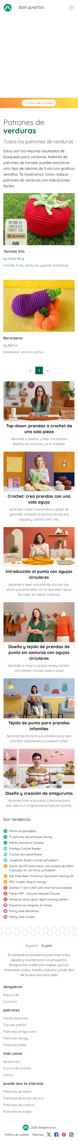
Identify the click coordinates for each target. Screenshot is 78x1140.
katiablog (60, 265)
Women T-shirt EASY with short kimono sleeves (40, 888)
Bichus (13, 345)
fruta (20, 265)
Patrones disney (15, 1038)
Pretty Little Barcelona (24, 911)
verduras (32, 265)
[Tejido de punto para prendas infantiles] (39, 698)
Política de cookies (17, 1134)
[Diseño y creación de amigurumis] (39, 769)
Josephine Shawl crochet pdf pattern (33, 860)
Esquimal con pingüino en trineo (30, 905)
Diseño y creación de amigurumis (39, 793)
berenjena (11, 352)
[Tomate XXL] (39, 219)
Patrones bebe (14, 1045)
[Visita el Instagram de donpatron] (71, 1134)
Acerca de (11, 995)
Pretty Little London (22, 917)
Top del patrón (14, 1025)
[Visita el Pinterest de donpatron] (64, 1134)
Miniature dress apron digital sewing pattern (38, 899)
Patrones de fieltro (17, 1091)
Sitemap (37, 1134)
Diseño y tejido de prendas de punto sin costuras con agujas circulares (39, 652)
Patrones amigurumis (19, 1031)
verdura (26, 352)
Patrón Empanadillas (22, 831)
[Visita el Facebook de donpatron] (56, 1134)
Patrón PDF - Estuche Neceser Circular (34, 893)
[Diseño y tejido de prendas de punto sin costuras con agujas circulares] (39, 622)
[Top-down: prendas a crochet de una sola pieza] (39, 401)
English (47, 946)
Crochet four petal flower (25, 854)
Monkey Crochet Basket (25, 848)
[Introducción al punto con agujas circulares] (39, 547)
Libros (8, 1075)
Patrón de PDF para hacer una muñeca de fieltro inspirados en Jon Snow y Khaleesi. (41, 868)
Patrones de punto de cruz (23, 1098)
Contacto (10, 1001)
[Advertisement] (39, 57)
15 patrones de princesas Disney (30, 837)
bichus (39, 352)
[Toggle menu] (71, 7)
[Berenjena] (39, 306)
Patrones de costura (19, 1105)
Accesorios (11, 1061)
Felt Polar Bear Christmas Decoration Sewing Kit (41, 876)
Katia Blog (16, 258)
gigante (46, 265)
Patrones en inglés (17, 1111)
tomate (9, 265)
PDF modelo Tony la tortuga (27, 882)
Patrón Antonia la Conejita (26, 843)
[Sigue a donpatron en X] (49, 1134)
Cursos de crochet (39, 103)
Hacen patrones (15, 1018)
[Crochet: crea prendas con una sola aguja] (39, 472)
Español (32, 946)
